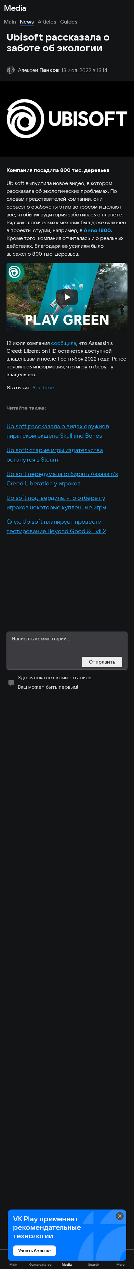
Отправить (102, 662)
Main (10, 21)
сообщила (63, 343)
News (27, 21)
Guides (68, 21)
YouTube (43, 387)
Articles (47, 21)
